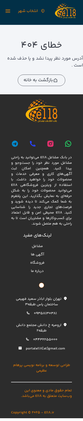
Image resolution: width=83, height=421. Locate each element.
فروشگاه (37, 263)
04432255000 (45, 340)
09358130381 (45, 313)
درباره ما (37, 271)
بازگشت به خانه (38, 80)
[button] (7, 11)
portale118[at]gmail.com (45, 349)
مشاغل (37, 246)
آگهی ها (37, 254)
